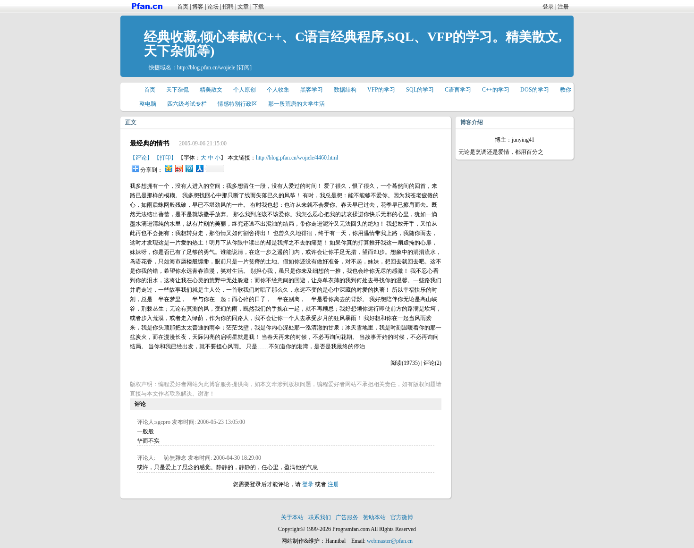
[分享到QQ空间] (168, 168)
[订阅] (244, 67)
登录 (548, 6)
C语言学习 (458, 89)
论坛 (213, 6)
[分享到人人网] (199, 168)
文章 (243, 6)
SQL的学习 (420, 89)
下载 (258, 6)
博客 (197, 6)
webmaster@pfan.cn (390, 541)
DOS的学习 (534, 89)
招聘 (228, 6)
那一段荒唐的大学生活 (296, 104)
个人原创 (244, 89)
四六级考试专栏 (187, 104)
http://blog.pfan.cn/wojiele (206, 67)
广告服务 (347, 517)
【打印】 (165, 157)
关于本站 (292, 517)
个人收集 (278, 89)
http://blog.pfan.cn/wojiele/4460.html (297, 157)
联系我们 (319, 517)
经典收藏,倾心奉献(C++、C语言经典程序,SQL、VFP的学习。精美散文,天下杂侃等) (353, 43)
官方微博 (401, 517)
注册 (563, 6)
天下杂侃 (177, 89)
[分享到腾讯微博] (189, 168)
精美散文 (211, 89)
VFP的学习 (381, 89)
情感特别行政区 (237, 104)
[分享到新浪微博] (178, 168)
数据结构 (345, 89)
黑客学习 (311, 89)
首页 (182, 6)
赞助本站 (374, 517)
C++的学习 (495, 89)
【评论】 (141, 157)
